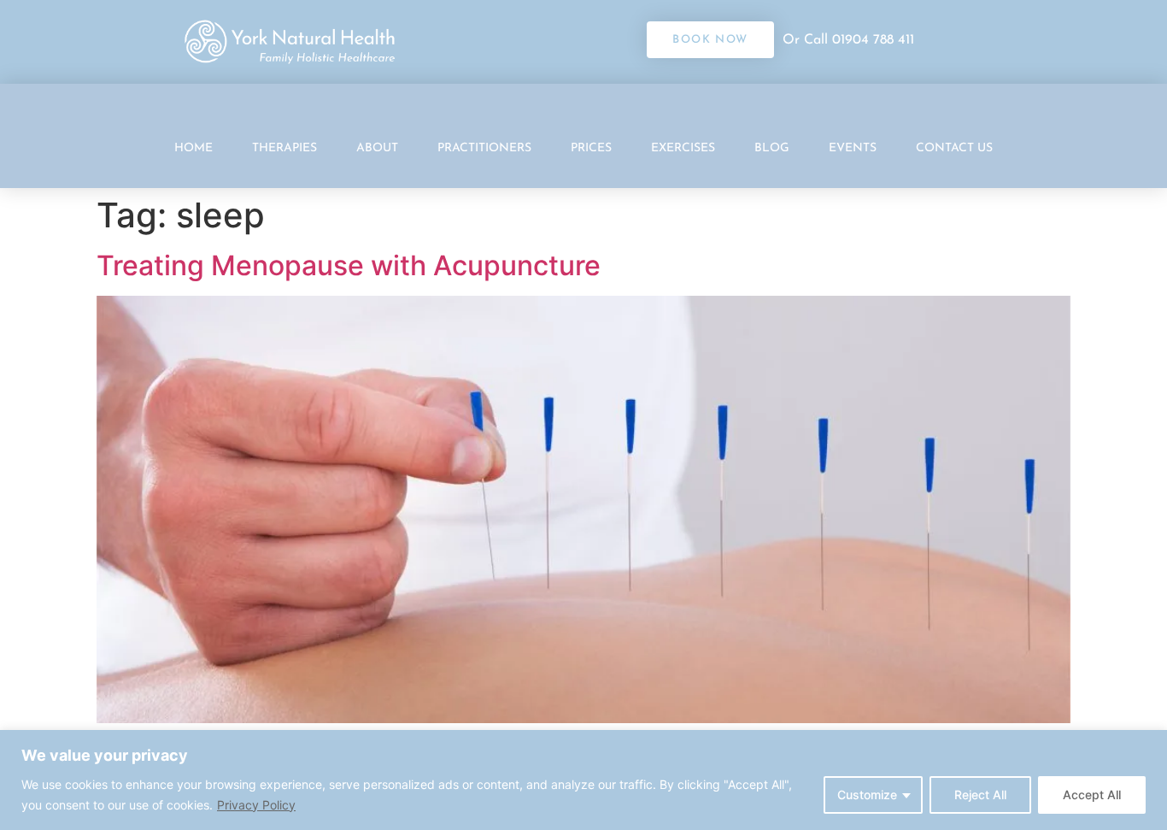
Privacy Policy (256, 805)
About (377, 148)
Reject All (980, 794)
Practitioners (484, 148)
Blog (771, 148)
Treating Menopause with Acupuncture (349, 265)
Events (853, 148)
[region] (583, 780)
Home (193, 148)
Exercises (683, 148)
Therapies (284, 148)
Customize (867, 794)
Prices (591, 148)
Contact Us (954, 148)
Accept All (1092, 794)
